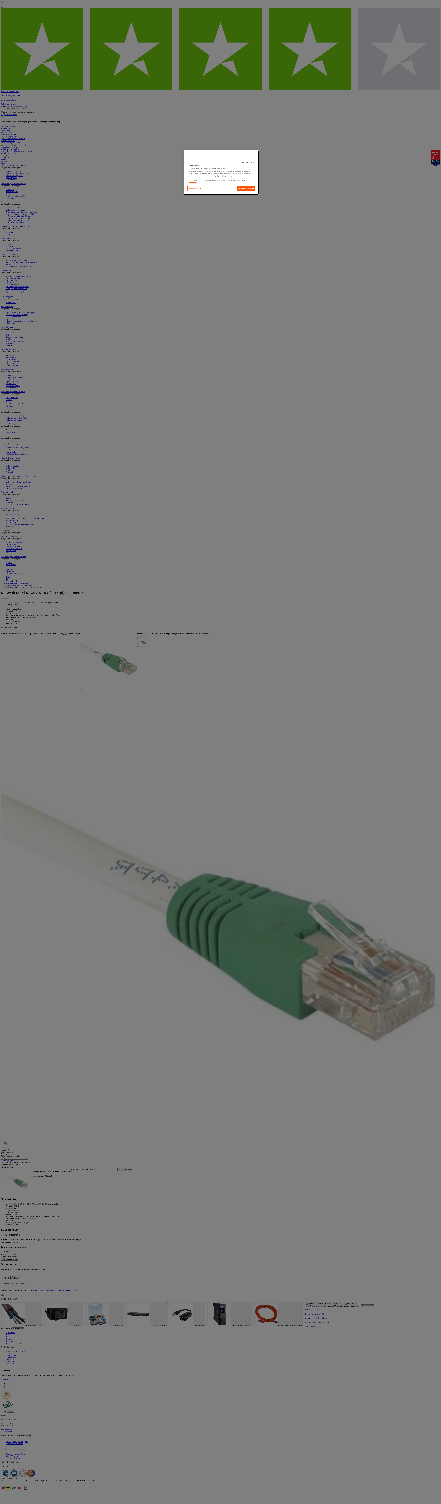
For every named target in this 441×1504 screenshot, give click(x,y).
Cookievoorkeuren (195, 188)
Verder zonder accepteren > (249, 162)
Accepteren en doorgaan (246, 188)
